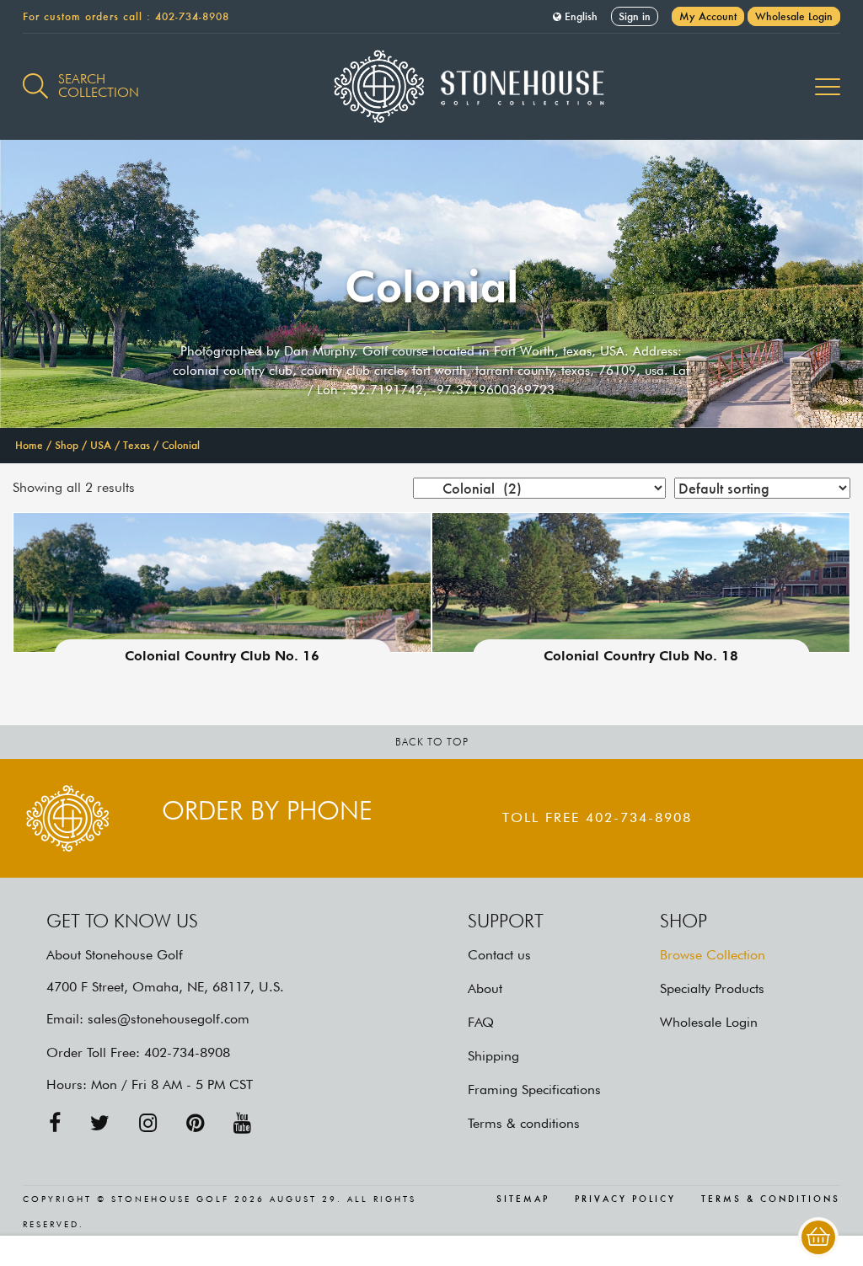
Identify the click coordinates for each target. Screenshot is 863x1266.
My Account (708, 16)
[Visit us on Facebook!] (54, 1123)
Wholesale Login (794, 16)
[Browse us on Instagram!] (147, 1123)
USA (100, 445)
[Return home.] (432, 86)
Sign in (635, 16)
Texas (136, 445)
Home (29, 445)
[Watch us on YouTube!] (242, 1123)
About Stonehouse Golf (114, 955)
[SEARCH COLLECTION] (35, 76)
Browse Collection (712, 955)
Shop (66, 445)
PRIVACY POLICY (625, 1199)
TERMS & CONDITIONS (770, 1199)
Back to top (432, 741)
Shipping (493, 1056)
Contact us (499, 955)
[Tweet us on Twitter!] (100, 1123)
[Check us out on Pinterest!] (195, 1123)
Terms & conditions (524, 1123)
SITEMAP (522, 1199)
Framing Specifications (534, 1090)
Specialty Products (712, 988)
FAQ (481, 1022)
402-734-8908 (192, 16)
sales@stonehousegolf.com (168, 1019)
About (485, 988)
